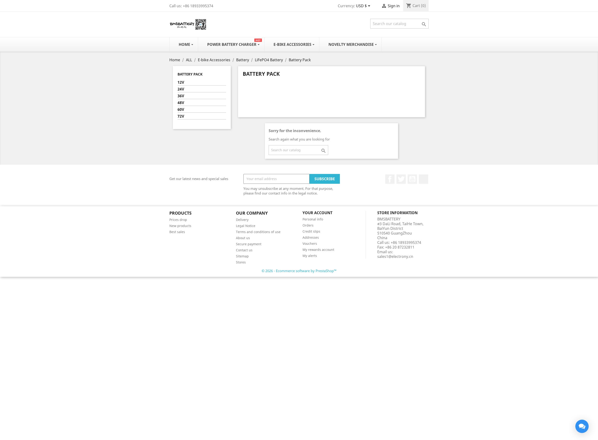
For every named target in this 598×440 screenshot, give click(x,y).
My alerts (310, 255)
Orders (308, 225)
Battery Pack (190, 74)
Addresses (311, 237)
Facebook (390, 179)
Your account (317, 212)
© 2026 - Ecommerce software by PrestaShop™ (299, 270)
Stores (241, 262)
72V (181, 116)
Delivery (242, 219)
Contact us (244, 250)
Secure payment (248, 244)
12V (181, 82)
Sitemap (242, 256)
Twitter (401, 179)
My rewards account (318, 249)
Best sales (177, 232)
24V (181, 89)
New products (180, 226)
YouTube (412, 179)
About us (243, 238)
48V (181, 102)
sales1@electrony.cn (395, 256)
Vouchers (310, 243)
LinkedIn (423, 179)
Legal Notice (245, 226)
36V (181, 96)
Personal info (313, 219)
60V (181, 109)
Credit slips (311, 231)
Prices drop (178, 219)
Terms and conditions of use (258, 232)
